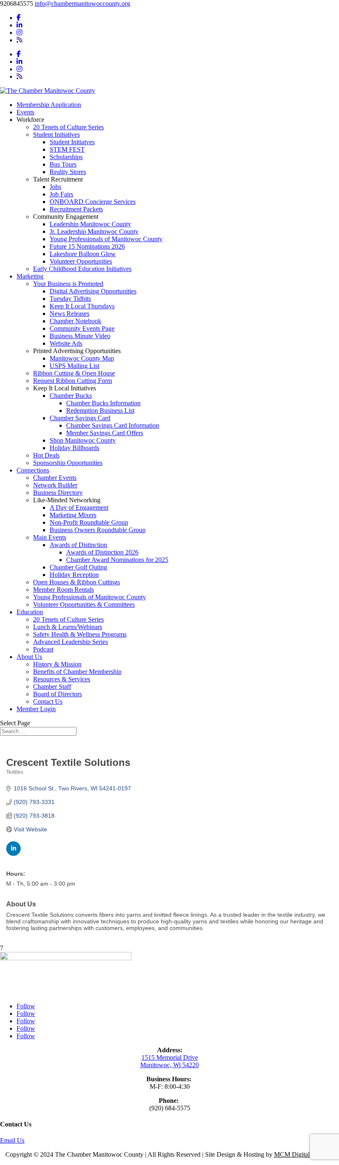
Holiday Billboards (74, 447)
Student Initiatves (72, 141)
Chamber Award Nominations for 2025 (117, 559)
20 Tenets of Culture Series (68, 127)
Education (30, 611)
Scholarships (66, 156)
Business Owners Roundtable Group (98, 529)
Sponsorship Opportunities (68, 462)
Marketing (30, 276)
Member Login (36, 708)
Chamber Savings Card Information (112, 425)
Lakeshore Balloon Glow (83, 253)
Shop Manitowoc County (83, 440)
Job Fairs (61, 194)
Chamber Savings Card (80, 417)
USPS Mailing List (74, 365)
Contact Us (47, 701)
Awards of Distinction (78, 544)
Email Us (12, 1140)
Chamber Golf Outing (78, 567)
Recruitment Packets (76, 209)
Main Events (49, 537)
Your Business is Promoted (68, 283)
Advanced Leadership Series (70, 641)
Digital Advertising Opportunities (93, 291)
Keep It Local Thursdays (82, 306)
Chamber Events (54, 477)
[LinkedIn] (19, 25)
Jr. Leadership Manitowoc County (94, 231)
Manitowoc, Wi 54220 (169, 1064)
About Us (29, 656)
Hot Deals (46, 455)
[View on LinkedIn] (13, 853)
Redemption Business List (100, 410)
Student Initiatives (56, 134)
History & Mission (57, 664)
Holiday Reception (74, 574)
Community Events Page (82, 328)
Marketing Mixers (73, 514)
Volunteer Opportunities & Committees (84, 604)
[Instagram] (19, 32)
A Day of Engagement (79, 507)
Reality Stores (68, 171)
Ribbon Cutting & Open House (74, 373)
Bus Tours (63, 164)
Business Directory (58, 492)
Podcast (43, 649)
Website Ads (66, 343)
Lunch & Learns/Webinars (67, 626)
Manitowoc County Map (82, 358)
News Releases (69, 313)
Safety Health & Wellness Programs (80, 634)
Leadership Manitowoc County (90, 224)
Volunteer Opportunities (81, 261)
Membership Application (49, 104)
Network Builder (55, 485)
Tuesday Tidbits (70, 298)
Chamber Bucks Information (103, 403)
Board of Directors (57, 694)
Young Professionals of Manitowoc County (106, 238)
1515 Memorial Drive (169, 1057)
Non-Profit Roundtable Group (89, 522)
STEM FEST (67, 149)
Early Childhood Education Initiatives (82, 268)
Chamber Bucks (71, 395)
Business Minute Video (80, 335)
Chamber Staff (52, 686)
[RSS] (19, 40)
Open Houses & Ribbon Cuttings (76, 582)
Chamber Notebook (75, 321)
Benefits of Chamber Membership (77, 671)
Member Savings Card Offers (104, 432)
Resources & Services (61, 679)
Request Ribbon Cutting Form (72, 380)
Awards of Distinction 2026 (102, 552)
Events (25, 112)
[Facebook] (19, 17)
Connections (33, 470)
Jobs (55, 186)
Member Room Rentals (63, 589)
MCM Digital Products (304, 1154)
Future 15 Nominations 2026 (87, 246)
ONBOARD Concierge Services (93, 201)
